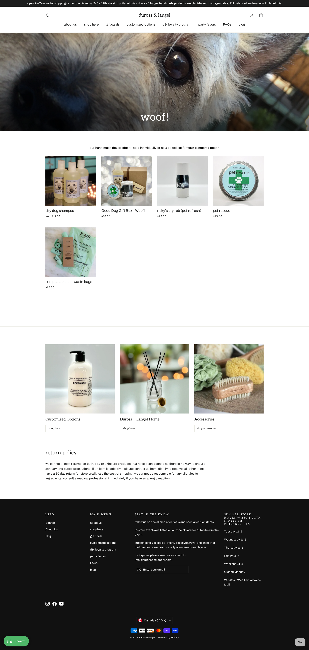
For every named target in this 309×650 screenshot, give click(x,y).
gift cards (112, 24)
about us (70, 24)
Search (50, 522)
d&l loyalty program (177, 24)
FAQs (227, 24)
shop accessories (206, 428)
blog (242, 24)
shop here (91, 24)
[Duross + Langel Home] (154, 379)
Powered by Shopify (168, 637)
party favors (207, 24)
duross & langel (154, 15)
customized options (141, 24)
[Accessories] (229, 379)
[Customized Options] (80, 379)
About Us (51, 529)
